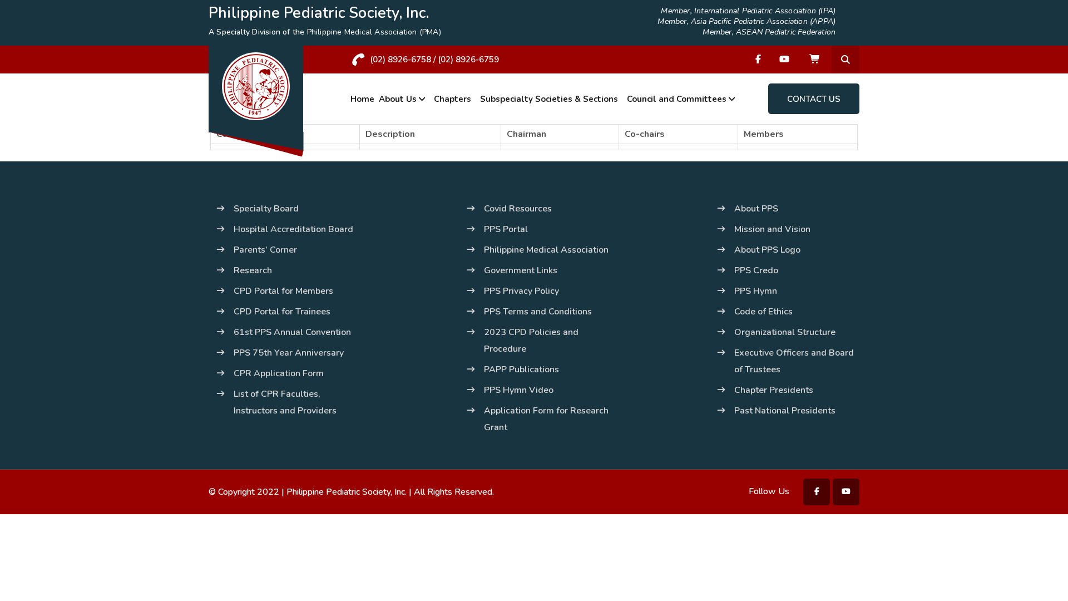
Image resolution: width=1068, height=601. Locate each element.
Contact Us (813, 99)
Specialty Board (266, 209)
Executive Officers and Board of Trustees (794, 361)
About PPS (756, 209)
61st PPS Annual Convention (292, 332)
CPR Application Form (279, 373)
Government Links (520, 270)
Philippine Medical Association (546, 250)
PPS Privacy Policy (521, 291)
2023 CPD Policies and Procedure (531, 340)
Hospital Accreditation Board (293, 229)
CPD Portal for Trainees (282, 312)
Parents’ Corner (265, 250)
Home (362, 99)
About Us (398, 99)
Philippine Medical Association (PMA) (374, 32)
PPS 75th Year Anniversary (289, 353)
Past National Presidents (784, 411)
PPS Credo (756, 270)
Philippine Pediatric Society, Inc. (346, 492)
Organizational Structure (784, 332)
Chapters (452, 99)
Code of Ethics (763, 312)
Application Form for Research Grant (546, 419)
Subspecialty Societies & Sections (549, 99)
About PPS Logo (767, 250)
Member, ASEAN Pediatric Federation (769, 32)
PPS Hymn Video (518, 390)
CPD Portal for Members (283, 291)
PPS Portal (506, 229)
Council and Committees (676, 99)
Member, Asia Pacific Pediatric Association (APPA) (746, 22)
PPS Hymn (755, 291)
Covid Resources (518, 209)
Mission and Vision (772, 229)
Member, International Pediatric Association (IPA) (748, 11)
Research (253, 270)
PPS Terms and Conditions (538, 312)
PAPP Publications (521, 369)
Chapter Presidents (773, 390)
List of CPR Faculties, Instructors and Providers (285, 402)
